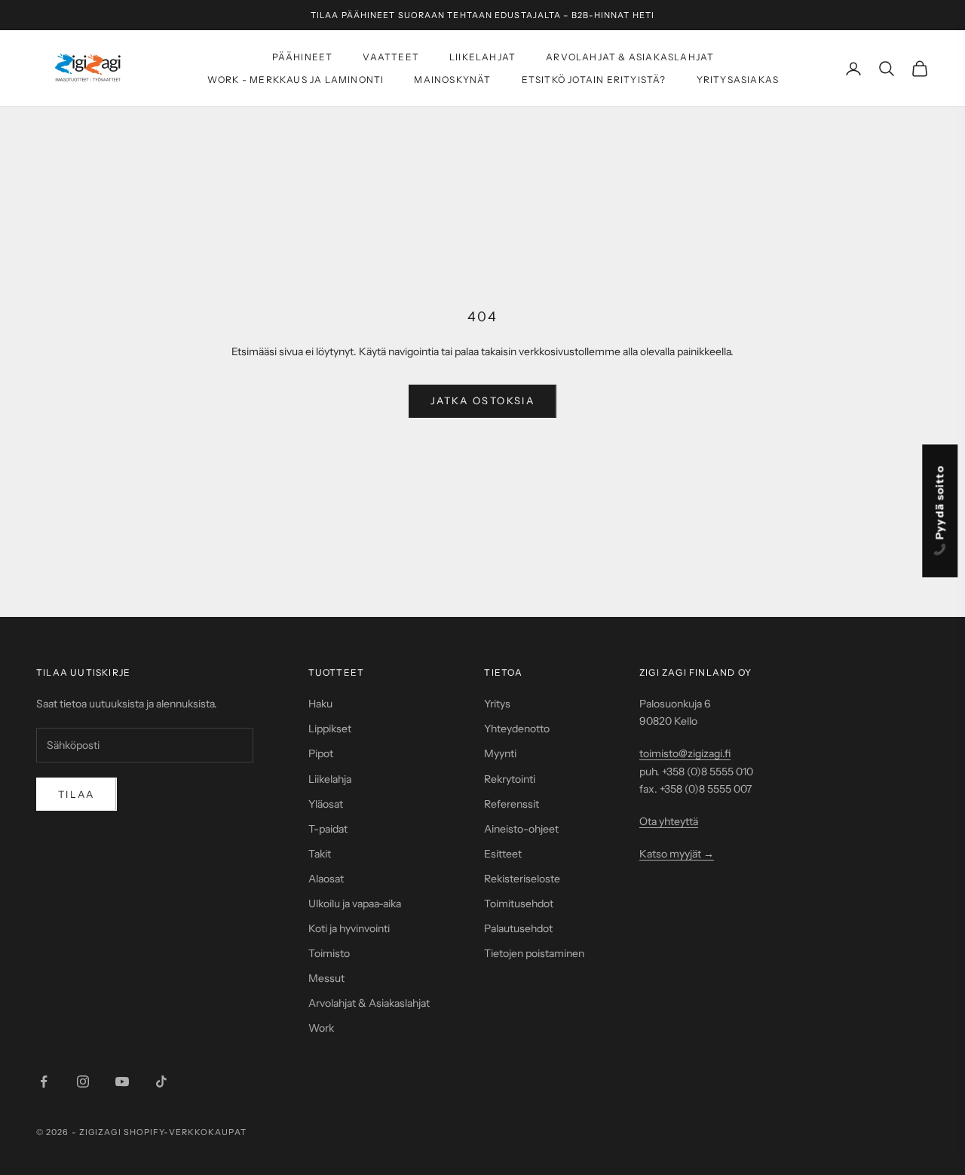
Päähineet (302, 57)
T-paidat (328, 829)
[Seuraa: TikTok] (161, 1081)
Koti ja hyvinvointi (349, 928)
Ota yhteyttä (668, 821)
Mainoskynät (452, 79)
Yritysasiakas (738, 79)
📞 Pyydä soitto (940, 511)
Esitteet (503, 854)
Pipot (320, 753)
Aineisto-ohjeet (521, 829)
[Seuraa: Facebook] (43, 1081)
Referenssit (511, 804)
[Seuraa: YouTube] (122, 1081)
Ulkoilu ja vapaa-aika (354, 903)
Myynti (500, 753)
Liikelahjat (482, 57)
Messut (326, 978)
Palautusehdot (518, 928)
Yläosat (325, 804)
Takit (319, 854)
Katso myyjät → (676, 854)
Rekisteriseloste (522, 878)
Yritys (497, 703)
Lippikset (329, 728)
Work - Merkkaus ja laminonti (295, 79)
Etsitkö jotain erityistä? (594, 79)
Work (321, 1028)
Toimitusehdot (518, 903)
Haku (320, 703)
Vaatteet (391, 57)
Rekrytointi (509, 779)
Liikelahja (329, 779)
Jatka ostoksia (482, 400)
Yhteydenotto (517, 728)
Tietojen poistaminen (534, 953)
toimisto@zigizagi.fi (685, 753)
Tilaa (76, 794)
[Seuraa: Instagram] (82, 1081)
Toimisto (329, 953)
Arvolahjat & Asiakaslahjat (630, 57)
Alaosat (326, 878)
